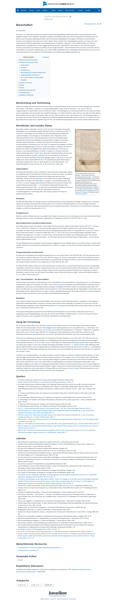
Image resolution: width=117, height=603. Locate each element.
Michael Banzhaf (76, 357)
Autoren (60, 10)
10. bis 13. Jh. (35, 585)
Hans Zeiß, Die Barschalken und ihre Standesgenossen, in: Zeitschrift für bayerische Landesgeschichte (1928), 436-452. (54, 531)
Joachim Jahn (38, 361)
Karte (38, 10)
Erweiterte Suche (48, 19)
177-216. (50, 477)
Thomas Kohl (71, 368)
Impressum (53, 599)
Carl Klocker (48, 325)
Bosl (97, 355)
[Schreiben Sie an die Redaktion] (100, 24)
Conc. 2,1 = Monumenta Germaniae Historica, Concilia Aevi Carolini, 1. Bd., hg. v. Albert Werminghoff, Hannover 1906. (54, 408)
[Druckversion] (97, 24)
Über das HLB (69, 10)
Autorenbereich (45, 599)
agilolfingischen (40, 178)
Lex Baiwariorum (63, 149)
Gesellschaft (48, 585)
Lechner (38, 342)
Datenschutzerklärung (62, 599)
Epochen (23, 10)
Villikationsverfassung (60, 284)
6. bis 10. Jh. (22, 585)
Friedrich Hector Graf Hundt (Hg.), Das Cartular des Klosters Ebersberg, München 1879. (44, 382)
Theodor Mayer (34, 332)
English (80, 10)
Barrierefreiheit (72, 599)
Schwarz (48, 342)
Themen (31, 10)
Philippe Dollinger (79, 344)
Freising (59, 305)
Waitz (76, 338)
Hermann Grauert (50, 330)
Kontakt (87, 10)
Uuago (93, 178)
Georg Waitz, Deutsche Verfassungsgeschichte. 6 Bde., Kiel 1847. (38, 529)
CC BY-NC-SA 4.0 (80, 194)
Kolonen (28, 140)
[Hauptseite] (18, 10)
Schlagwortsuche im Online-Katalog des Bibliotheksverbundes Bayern (39, 547)
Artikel (53, 10)
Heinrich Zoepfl (71, 327)
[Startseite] (58, 4)
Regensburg (40, 157)
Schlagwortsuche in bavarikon (27, 550)
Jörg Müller (22, 30)
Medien (45, 10)
